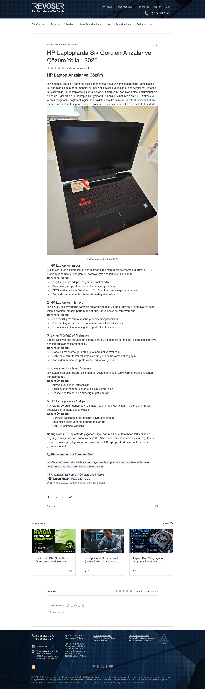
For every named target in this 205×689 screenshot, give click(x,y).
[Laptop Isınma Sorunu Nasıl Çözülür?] (102, 541)
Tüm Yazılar (38, 24)
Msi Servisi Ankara (73, 653)
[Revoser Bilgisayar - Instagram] (102, 666)
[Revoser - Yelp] (98, 666)
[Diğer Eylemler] (156, 44)
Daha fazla (143, 24)
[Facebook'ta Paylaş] (48, 497)
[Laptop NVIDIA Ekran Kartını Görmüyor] (53, 541)
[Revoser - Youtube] (111, 666)
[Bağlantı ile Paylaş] (70, 497)
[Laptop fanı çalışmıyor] (151, 541)
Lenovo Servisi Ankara (119, 24)
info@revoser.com (44, 646)
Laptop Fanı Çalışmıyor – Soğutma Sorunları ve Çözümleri (148, 560)
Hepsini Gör (167, 523)
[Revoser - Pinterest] (94, 666)
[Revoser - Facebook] (107, 666)
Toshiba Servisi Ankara (75, 656)
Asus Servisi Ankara (90, 24)
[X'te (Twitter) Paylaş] (55, 497)
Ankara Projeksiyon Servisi (141, 638)
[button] (124, 7)
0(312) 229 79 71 (44, 638)
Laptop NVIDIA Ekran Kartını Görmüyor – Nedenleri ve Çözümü (53, 560)
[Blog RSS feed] (33, 667)
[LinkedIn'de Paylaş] (63, 497)
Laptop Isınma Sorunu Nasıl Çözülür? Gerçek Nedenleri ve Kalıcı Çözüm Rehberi (101, 560)
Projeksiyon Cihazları (62, 24)
